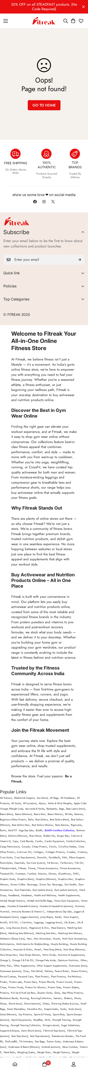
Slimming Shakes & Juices (64, 1003)
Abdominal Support (24, 798)
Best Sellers (41, 819)
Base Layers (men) (75, 808)
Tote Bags (39, 1041)
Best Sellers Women (42, 825)
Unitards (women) (51, 1047)
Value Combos (69, 1047)
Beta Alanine (62, 825)
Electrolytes (6, 863)
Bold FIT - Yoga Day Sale (20, 830)
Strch (47, 1020)
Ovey (26, 971)
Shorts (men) (15, 1003)
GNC (76, 873)
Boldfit (39, 830)
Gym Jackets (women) (65, 890)
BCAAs (68, 814)
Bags (61, 808)
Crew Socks (6, 857)
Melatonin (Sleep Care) (12, 938)
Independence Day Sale (59, 911)
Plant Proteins (58, 976)
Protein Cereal (64, 982)
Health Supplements (68, 895)
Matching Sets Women (70, 933)
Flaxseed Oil (6, 873)
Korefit (3, 922)
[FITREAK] (44, 21)
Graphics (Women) (46, 879)
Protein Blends (46, 982)
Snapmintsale (51, 1009)
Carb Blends (26, 841)
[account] (73, 1064)
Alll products (29, 803)
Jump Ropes (46, 917)
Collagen (38, 852)
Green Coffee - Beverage (24, 884)
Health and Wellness (45, 895)
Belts (30, 819)
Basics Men (39, 814)
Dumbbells (54, 857)
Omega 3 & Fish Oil (22, 960)
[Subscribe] (80, 259)
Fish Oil (79, 863)
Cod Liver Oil (24, 852)
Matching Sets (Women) (20, 933)
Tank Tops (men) (19, 1036)
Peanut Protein (79, 971)
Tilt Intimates (25, 1041)
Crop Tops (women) (24, 857)
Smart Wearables (16, 1009)
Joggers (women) (29, 917)
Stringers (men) (51, 1025)
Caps (15, 841)
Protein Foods (15, 987)
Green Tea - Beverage (50, 884)
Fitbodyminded (8, 868)
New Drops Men (8, 955)
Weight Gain (44, 1052)
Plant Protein (42, 976)
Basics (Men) (6, 814)
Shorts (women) (32, 1003)
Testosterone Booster (62, 1036)
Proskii (3, 982)
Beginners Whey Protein (13, 819)
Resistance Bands (9, 998)
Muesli (56, 938)
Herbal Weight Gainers (12, 901)
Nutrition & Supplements (71, 955)
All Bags (54, 798)
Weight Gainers (61, 1052)
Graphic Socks (7, 879)
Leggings (38, 922)
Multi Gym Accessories (74, 938)
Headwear (26, 895)
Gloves (52, 873)
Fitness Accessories (47, 868)
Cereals (26, 846)
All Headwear (67, 798)
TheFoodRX (11, 1041)
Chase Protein (39, 846)
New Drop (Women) (74, 949)
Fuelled (32, 873)
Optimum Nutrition (68, 960)
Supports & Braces (9, 1030)
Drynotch (41, 857)
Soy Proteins (25, 1014)
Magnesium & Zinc (39, 928)
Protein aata (15, 982)
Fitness (31, 868)
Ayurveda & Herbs (34, 808)
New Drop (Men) (52, 949)
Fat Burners (66, 863)
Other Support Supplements (52, 965)
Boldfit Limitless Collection (59, 830)
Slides (46, 1003)
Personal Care (25, 976)
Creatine (82, 852)
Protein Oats (54, 987)
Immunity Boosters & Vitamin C (28, 911)
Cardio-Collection (75, 841)
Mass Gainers (58, 928)
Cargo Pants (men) (9, 846)
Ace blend (42, 798)
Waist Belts (9, 1052)
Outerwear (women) (10, 971)
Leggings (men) (54, 922)
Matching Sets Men (46, 933)
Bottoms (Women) (17, 836)
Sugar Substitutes (70, 1025)
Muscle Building (59, 944)
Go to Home (44, 105)
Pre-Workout (74, 976)
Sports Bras (58, 1014)
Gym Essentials (22, 890)
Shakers (68, 998)
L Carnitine (26, 922)
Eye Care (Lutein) (36, 863)
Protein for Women (35, 987)
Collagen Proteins (55, 852)
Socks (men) (74, 1009)
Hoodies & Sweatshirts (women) (56, 906)
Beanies (78, 814)
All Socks (16, 803)
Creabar (71, 852)
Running (24, 998)
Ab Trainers (6, 798)
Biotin (3, 830)
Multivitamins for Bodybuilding (32, 944)
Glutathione (64, 873)
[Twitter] (53, 201)
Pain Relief (36, 971)
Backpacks (51, 808)
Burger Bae (63, 836)
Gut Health (70, 884)
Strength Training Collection (25, 1025)
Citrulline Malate (67, 846)
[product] (15, 1064)
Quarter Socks (44, 993)
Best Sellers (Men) (59, 819)
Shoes (77, 998)
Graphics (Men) (25, 879)
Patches (49, 971)
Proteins (4, 993)
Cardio (38, 841)
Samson (57, 998)
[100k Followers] (44, 201)
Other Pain (6, 965)
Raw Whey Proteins (72, 993)
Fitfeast (22, 868)
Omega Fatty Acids (46, 960)
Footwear (20, 873)
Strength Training (61, 1020)
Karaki (58, 917)
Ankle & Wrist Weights (60, 803)
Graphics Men (65, 879)
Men (29, 938)
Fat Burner (52, 863)
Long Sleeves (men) (16, 928)
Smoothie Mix (34, 1009)
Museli (37, 949)
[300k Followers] (35, 201)
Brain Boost (35, 836)
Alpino (42, 803)
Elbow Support (76, 857)
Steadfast (37, 1020)
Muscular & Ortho (22, 949)
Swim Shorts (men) (31, 1030)
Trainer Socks (53, 1041)
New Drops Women (29, 955)
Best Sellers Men (21, 825)
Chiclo (52, 846)
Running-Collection (41, 998)
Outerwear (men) (78, 965)
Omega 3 (5, 960)
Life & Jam (69, 922)
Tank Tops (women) (39, 1036)
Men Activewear (42, 938)
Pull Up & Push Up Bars (23, 993)
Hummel (79, 906)
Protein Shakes (71, 987)
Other (84, 960)
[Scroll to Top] (79, 1047)
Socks (63, 1009)
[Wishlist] (81, 21)
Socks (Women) (8, 1014)
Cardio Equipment (54, 841)
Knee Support (71, 917)
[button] (73, 21)
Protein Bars (30, 982)
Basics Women (55, 814)
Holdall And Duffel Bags (39, 901)
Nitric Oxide (49, 955)
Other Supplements (24, 965)
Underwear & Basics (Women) (23, 1047)
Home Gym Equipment (66, 901)
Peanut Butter (62, 971)
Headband (13, 895)
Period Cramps (8, 976)
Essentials (19, 863)
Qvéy (57, 993)
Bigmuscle (76, 825)
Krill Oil (13, 922)
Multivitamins (7, 944)
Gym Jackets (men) (42, 890)
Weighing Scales (26, 1052)
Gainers (42, 873)
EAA (64, 857)
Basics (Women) (23, 814)
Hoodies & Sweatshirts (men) (22, 906)
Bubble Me (49, 836)
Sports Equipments (21, 1020)
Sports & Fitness (42, 1014)
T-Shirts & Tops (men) (54, 1030)
